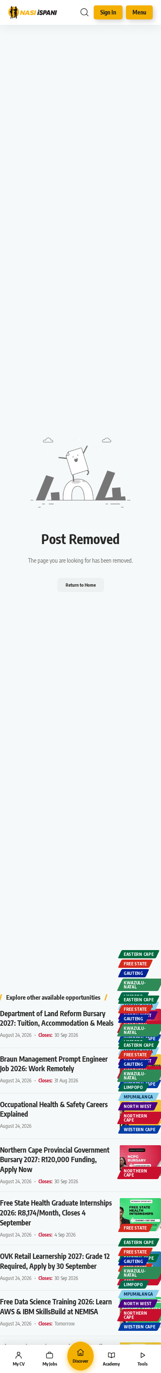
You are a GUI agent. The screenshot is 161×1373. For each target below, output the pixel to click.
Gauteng (133, 973)
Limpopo (133, 1087)
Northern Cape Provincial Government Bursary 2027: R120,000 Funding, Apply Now (54, 1159)
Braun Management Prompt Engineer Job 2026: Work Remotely (54, 1063)
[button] (84, 12)
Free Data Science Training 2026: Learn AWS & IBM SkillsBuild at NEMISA (56, 1306)
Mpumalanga (138, 1096)
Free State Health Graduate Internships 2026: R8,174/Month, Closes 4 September (56, 1212)
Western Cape (139, 1129)
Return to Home (81, 584)
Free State (135, 963)
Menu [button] (139, 12)
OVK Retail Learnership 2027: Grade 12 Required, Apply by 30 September (55, 1260)
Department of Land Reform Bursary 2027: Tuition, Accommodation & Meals (57, 1018)
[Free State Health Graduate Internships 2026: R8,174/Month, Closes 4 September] (140, 1214)
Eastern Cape (139, 954)
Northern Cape (135, 1117)
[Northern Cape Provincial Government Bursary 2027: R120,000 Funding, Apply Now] (140, 1161)
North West (138, 1106)
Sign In (108, 12)
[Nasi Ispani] (32, 12)
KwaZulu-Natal (135, 984)
